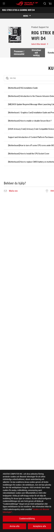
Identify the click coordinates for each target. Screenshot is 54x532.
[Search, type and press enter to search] (44, 3)
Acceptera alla (39, 526)
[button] (4, 3)
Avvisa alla (14, 526)
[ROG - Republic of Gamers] (27, 3)
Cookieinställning (27, 518)
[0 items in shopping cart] (50, 3)
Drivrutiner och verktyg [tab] (36, 53)
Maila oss (13, 191)
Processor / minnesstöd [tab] (19, 52)
